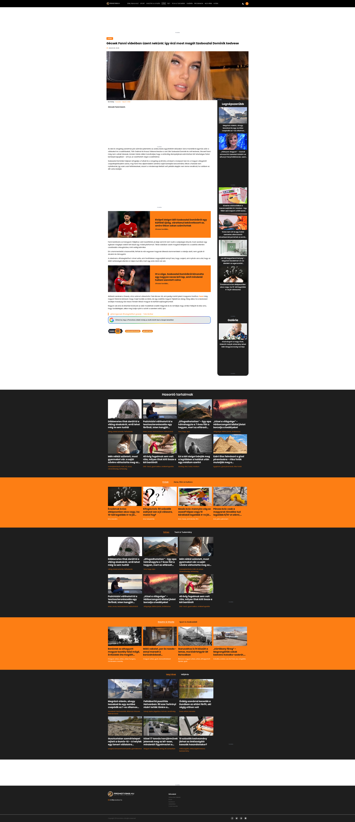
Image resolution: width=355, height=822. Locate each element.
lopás (151, 711)
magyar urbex (113, 659)
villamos (130, 711)
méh (122, 466)
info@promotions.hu (116, 800)
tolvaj (146, 711)
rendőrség (171, 711)
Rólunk (170, 799)
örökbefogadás (167, 466)
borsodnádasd (165, 659)
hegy (184, 431)
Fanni (201, 296)
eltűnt (186, 711)
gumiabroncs (136, 749)
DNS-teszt (147, 466)
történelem (112, 661)
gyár (156, 659)
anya (130, 466)
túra (179, 431)
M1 (165, 749)
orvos (150, 431)
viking (110, 431)
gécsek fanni (147, 331)
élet (186, 466)
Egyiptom (217, 466)
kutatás (121, 431)
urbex (122, 659)
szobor (222, 659)
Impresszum (172, 802)
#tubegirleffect (129, 314)
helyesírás (150, 519)
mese (184, 519)
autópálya (171, 749)
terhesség (123, 469)
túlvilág (181, 466)
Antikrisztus (236, 431)
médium (196, 466)
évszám (114, 519)
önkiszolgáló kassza (197, 749)
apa (188, 431)
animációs (191, 519)
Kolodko (216, 659)
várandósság (113, 469)
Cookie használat (173, 806)
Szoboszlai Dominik (132, 331)
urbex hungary (129, 659)
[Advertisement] (177, 20)
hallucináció (168, 431)
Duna (181, 711)
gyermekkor (156, 466)
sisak (115, 431)
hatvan (164, 711)
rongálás (242, 659)
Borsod (181, 659)
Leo (236, 659)
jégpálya (157, 711)
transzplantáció (114, 466)
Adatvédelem (172, 804)
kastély (120, 661)
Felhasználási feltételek (174, 797)
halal (190, 466)
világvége (217, 431)
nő (126, 466)
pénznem (224, 519)
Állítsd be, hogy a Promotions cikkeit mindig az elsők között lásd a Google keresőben (144, 320)
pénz (218, 519)
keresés (192, 711)
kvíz (109, 519)
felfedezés (128, 431)
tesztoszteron (157, 431)
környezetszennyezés (122, 749)
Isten (145, 431)
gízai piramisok (227, 466)
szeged (111, 749)
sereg (161, 749)
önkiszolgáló (184, 749)
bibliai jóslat (226, 431)
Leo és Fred (230, 659)
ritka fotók (238, 466)
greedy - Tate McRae (144, 314)
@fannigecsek (116, 314)
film (197, 519)
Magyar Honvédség (151, 749)
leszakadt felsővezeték (117, 711)
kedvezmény (184, 751)
